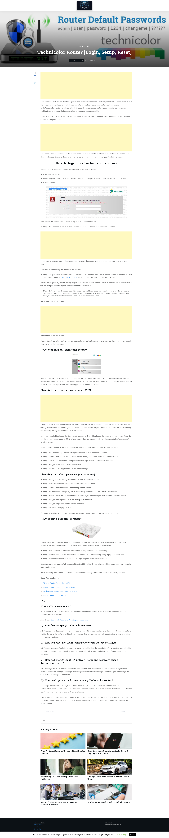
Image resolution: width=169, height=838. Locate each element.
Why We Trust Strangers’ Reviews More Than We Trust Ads (62, 744)
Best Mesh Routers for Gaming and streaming (69, 620)
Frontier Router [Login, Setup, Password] (59, 587)
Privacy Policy (38, 824)
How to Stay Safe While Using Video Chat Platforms (62, 770)
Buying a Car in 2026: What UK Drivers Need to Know (109, 770)
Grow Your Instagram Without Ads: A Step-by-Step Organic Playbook (109, 744)
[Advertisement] (86, 85)
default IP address (69, 277)
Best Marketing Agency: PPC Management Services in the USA (62, 796)
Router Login (75, 60)
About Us (37, 827)
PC (82, 60)
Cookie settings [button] (121, 835)
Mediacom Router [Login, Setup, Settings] (60, 591)
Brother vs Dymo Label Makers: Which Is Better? (109, 796)
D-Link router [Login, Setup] (54, 595)
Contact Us (37, 829)
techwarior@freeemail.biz (113, 824)
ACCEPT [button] (132, 835)
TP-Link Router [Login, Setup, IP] (56, 583)
